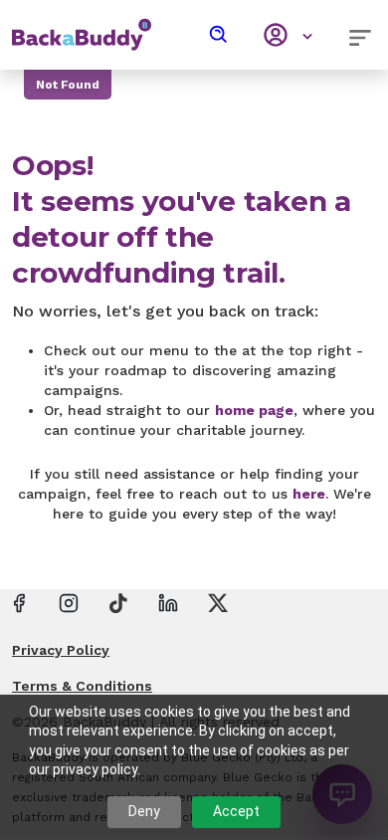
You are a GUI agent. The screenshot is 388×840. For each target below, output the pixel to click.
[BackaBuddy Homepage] (81, 25)
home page (254, 410)
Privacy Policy (60, 650)
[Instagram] (69, 602)
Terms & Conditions (82, 686)
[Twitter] (218, 602)
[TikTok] (118, 602)
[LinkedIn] (168, 602)
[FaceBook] (19, 602)
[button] (219, 35)
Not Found (67, 85)
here (308, 494)
